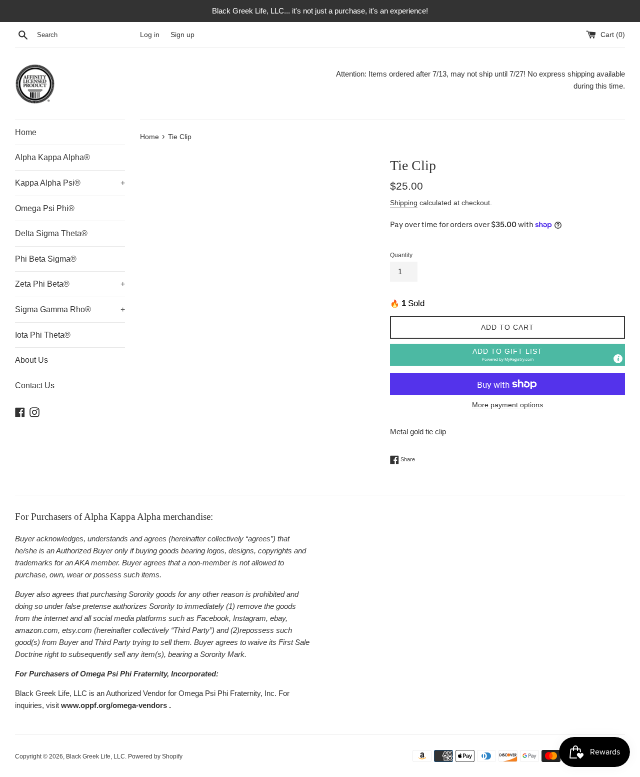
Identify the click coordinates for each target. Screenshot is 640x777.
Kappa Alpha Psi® (70, 183)
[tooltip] (618, 358)
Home (25, 132)
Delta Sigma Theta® (51, 233)
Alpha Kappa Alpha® (52, 157)
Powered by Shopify (155, 756)
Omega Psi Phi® (44, 208)
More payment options (507, 405)
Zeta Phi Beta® (70, 284)
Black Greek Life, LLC (95, 756)
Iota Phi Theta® (42, 335)
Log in (150, 35)
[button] (507, 355)
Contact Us (34, 385)
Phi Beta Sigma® (45, 259)
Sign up (182, 35)
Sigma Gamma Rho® (70, 309)
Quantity (401, 255)
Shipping (404, 203)
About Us (31, 360)
